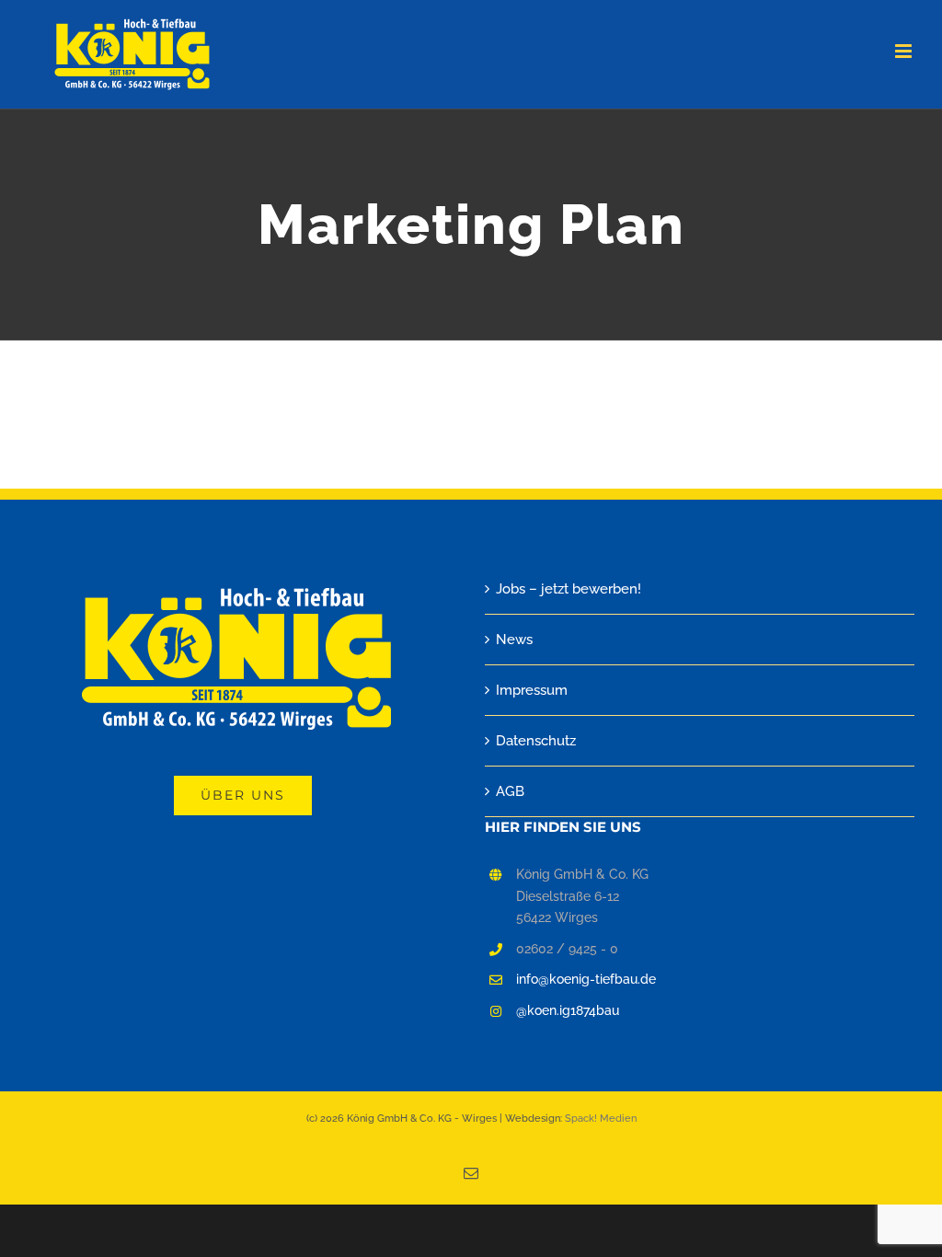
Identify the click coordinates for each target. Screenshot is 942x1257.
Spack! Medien (601, 1118)
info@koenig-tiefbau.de (586, 979)
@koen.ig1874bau (567, 1010)
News (514, 639)
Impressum (532, 690)
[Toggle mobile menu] (904, 51)
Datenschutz (536, 740)
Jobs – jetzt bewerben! (568, 589)
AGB (510, 791)
